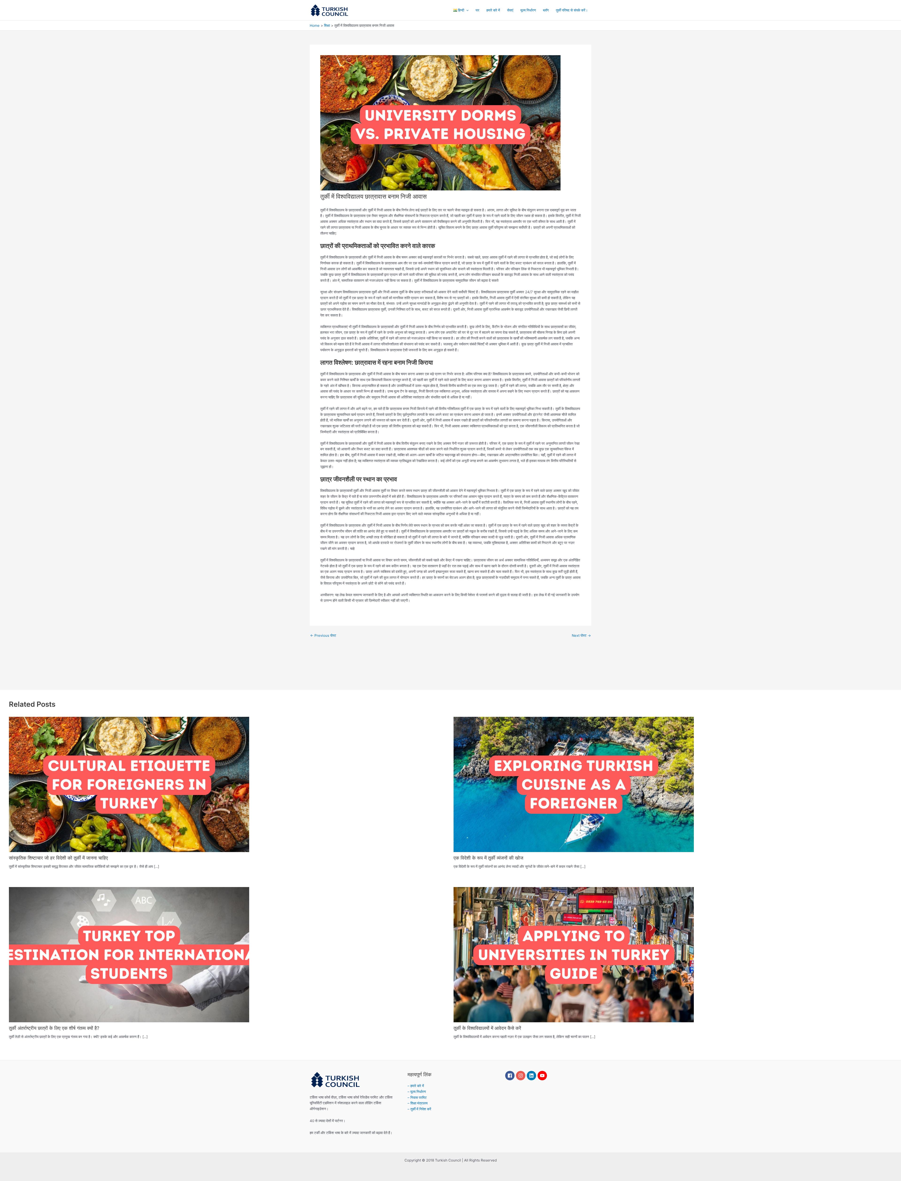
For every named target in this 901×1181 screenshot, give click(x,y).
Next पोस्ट (581, 635)
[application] (466, 10)
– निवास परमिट (417, 1097)
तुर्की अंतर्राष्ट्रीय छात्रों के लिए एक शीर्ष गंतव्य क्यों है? (54, 1028)
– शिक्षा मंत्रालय (418, 1103)
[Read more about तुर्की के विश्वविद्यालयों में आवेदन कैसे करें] (574, 954)
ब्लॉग (546, 10)
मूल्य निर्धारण (528, 10)
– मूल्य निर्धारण (417, 1091)
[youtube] (543, 1075)
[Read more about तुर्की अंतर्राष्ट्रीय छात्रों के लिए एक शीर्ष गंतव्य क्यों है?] (129, 954)
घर (477, 10)
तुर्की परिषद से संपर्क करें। (572, 10)
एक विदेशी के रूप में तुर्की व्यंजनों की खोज (488, 858)
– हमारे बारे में (416, 1086)
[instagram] (521, 1075)
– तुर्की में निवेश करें (419, 1109)
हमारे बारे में (493, 10)
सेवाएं (510, 10)
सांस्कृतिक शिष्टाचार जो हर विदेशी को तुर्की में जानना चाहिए (58, 858)
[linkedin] (532, 1075)
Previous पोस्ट (323, 635)
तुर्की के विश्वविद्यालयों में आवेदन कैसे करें (487, 1028)
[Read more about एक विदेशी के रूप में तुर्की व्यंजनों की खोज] (574, 784)
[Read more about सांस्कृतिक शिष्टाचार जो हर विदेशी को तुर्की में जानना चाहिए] (129, 784)
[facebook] (510, 1075)
